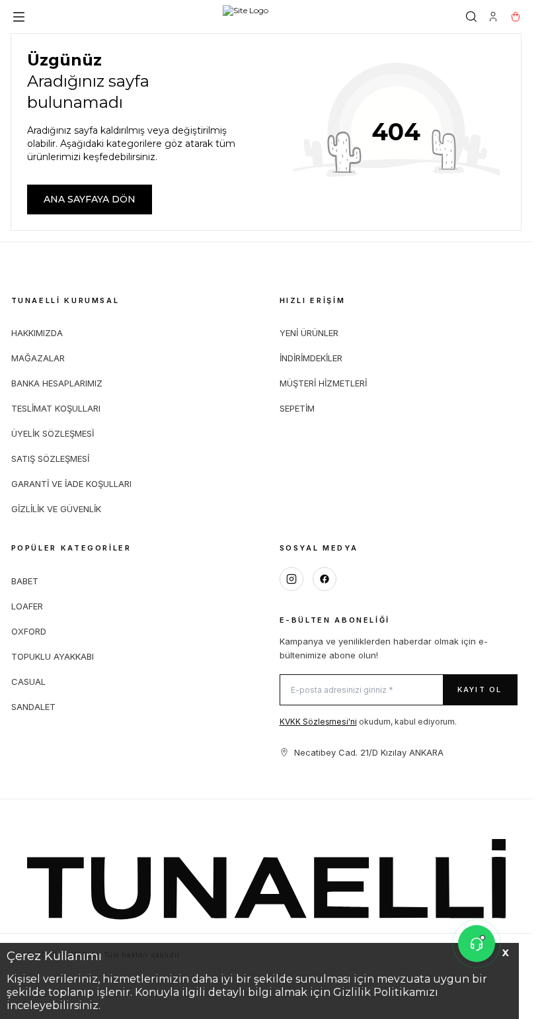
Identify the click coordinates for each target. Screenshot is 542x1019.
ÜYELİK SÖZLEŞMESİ (52, 433)
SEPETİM (297, 408)
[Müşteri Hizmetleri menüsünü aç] (476, 943)
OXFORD (28, 631)
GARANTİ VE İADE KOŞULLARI (71, 483)
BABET (24, 581)
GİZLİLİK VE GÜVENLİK (56, 509)
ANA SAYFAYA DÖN (90, 199)
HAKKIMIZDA (37, 333)
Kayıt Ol (479, 689)
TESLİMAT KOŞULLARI (55, 408)
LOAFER (27, 606)
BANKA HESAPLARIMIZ (56, 383)
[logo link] (245, 16)
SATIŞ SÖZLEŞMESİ (50, 458)
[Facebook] (324, 579)
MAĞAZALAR (38, 358)
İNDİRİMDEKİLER (311, 358)
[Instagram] (291, 579)
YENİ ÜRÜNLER (309, 333)
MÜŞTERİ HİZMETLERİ (323, 383)
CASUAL (28, 681)
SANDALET (33, 706)
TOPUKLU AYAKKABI (52, 656)
